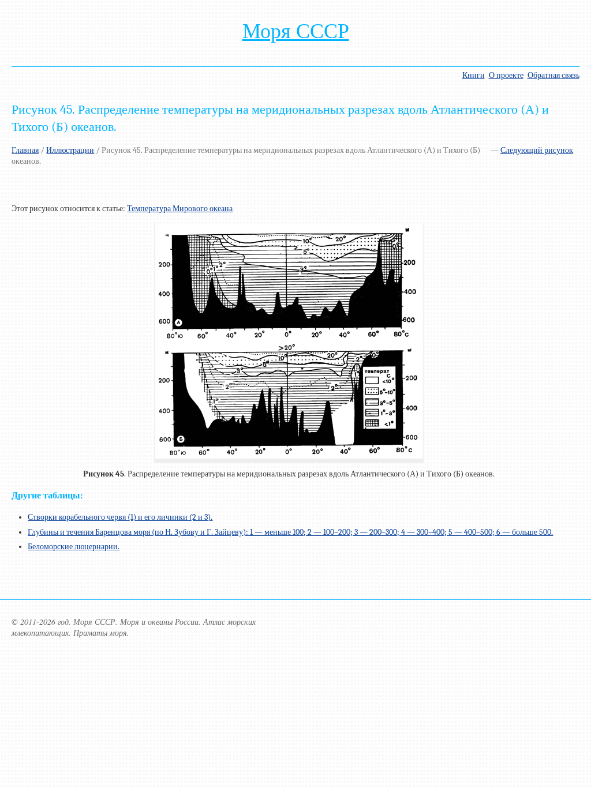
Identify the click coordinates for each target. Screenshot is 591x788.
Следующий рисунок (536, 150)
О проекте (506, 75)
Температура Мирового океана (180, 208)
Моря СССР (295, 31)
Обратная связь (553, 75)
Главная (25, 150)
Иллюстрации (70, 150)
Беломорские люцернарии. (73, 546)
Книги (473, 75)
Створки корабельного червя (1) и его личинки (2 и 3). (120, 517)
